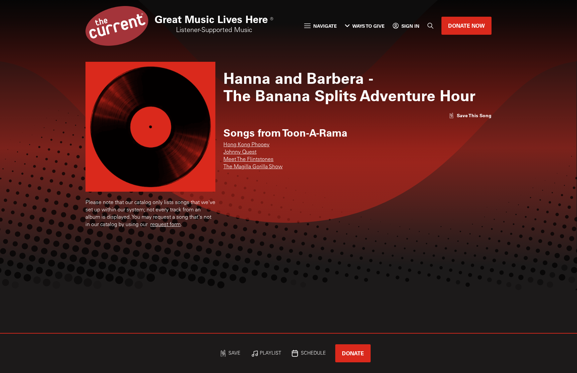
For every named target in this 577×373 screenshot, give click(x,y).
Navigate (325, 26)
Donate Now (466, 25)
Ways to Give (368, 26)
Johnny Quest (239, 152)
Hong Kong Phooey (246, 145)
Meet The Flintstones (248, 159)
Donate (353, 353)
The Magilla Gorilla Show (252, 167)
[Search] (430, 25)
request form (165, 224)
